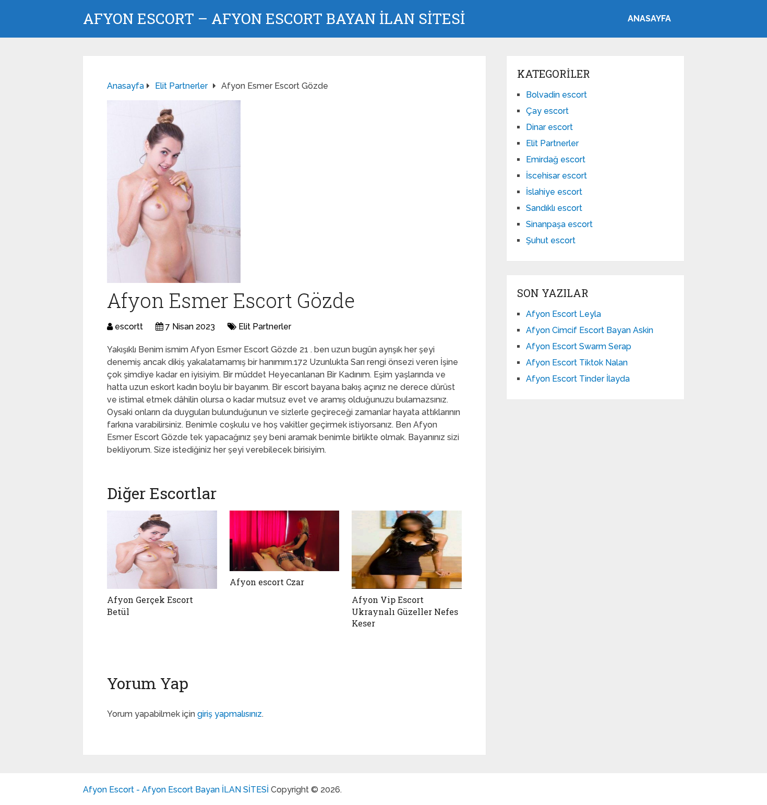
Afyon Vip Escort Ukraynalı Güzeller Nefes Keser (405, 611)
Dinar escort (549, 127)
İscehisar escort (556, 176)
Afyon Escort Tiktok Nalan (577, 363)
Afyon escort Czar (267, 581)
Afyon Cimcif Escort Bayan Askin (589, 330)
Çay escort (547, 111)
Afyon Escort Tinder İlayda (578, 379)
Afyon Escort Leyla (563, 314)
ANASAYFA (649, 18)
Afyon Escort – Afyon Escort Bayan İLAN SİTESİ (274, 18)
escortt (129, 327)
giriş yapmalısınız (229, 714)
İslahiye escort (554, 192)
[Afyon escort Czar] (285, 541)
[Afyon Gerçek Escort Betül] (162, 550)
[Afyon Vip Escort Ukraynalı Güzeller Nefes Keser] (407, 550)
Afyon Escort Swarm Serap (578, 346)
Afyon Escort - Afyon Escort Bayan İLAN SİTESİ (176, 790)
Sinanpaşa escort (559, 224)
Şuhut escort (551, 240)
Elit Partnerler (264, 327)
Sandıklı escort (554, 208)
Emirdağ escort (555, 159)
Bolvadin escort (556, 95)
